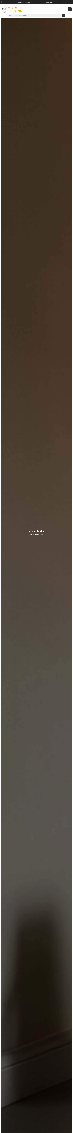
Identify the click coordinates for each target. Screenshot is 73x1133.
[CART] (70, 2)
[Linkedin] (1, 2)
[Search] (63, 15)
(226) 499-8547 (49, 2)
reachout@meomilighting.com (24, 2)
